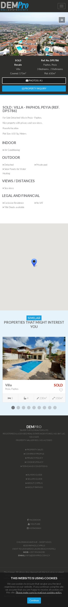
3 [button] (23, 407)
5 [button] (34, 407)
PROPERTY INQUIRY (35, 88)
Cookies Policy (34, 462)
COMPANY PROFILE (34, 453)
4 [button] (29, 407)
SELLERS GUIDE (34, 479)
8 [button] (49, 407)
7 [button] (44, 407)
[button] (38, 268)
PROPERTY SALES (34, 449)
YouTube (35, 524)
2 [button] (18, 407)
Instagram (35, 528)
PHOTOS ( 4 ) (35, 80)
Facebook (35, 520)
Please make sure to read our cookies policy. (39, 592)
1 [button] (13, 407)
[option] (34, 369)
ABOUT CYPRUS (35, 483)
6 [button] (39, 407)
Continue (34, 600)
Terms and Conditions (34, 466)
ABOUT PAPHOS (35, 487)
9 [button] (55, 407)
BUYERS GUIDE (34, 474)
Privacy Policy (35, 458)
